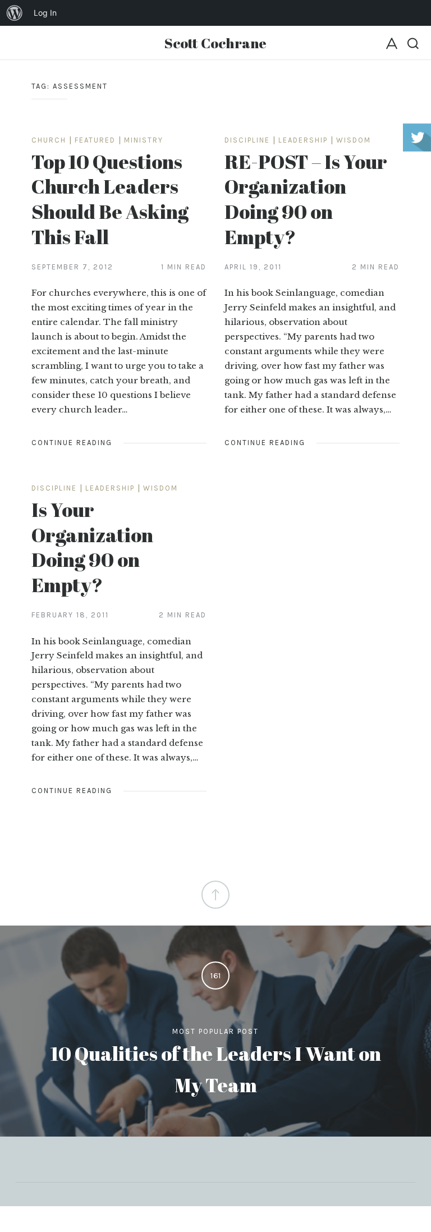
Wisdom (353, 140)
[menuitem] (14, 13)
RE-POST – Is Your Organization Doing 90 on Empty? (305, 199)
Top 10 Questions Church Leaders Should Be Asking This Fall (110, 199)
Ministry (143, 140)
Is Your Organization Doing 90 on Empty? (92, 547)
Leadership (303, 140)
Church (48, 140)
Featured (95, 140)
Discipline (247, 140)
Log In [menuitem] (45, 12)
